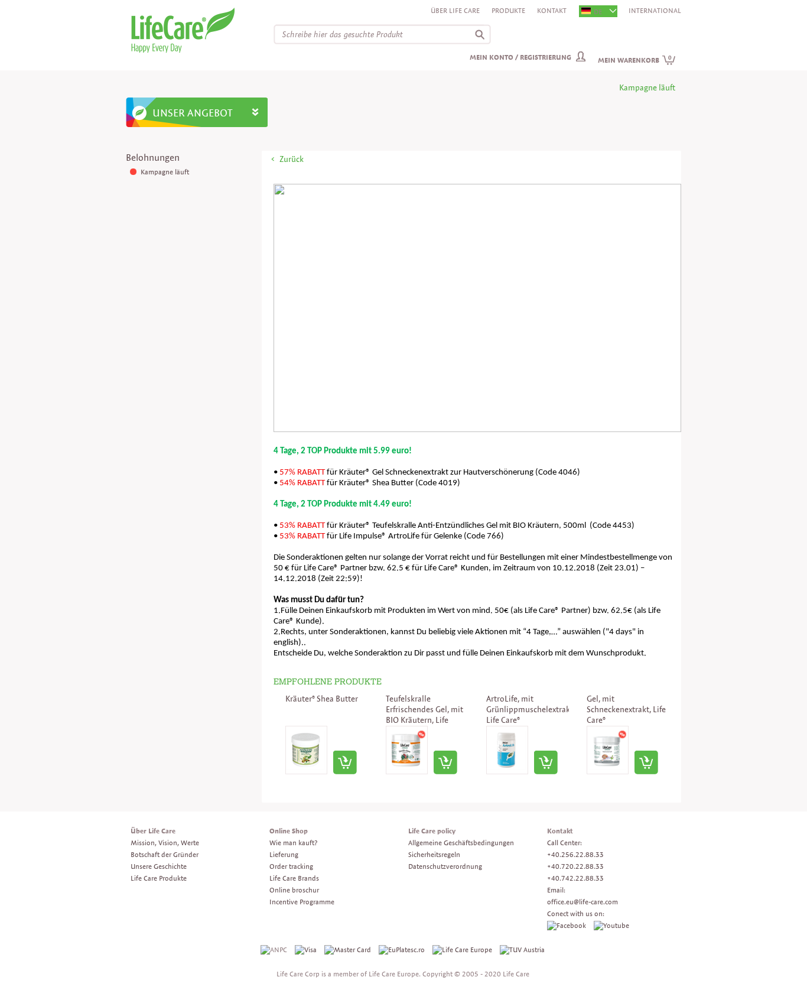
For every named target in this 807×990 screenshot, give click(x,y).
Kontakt (552, 10)
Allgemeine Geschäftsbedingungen (461, 842)
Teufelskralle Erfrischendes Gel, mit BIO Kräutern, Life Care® (424, 714)
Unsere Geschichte (159, 866)
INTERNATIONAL (655, 10)
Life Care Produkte (159, 878)
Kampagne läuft (165, 171)
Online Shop (288, 830)
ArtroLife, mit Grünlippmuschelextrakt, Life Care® (530, 709)
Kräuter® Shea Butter (321, 698)
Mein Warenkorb (635, 60)
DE (598, 11)
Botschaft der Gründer (165, 854)
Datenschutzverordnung (445, 866)
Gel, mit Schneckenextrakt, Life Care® (626, 709)
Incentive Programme (301, 901)
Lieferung (283, 854)
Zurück (291, 159)
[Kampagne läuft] (134, 172)
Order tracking (291, 866)
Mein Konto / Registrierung (520, 57)
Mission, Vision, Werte (165, 842)
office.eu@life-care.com (582, 901)
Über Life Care (455, 10)
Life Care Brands (294, 878)
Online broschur (294, 889)
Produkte (508, 10)
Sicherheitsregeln (434, 854)
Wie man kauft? (293, 842)
